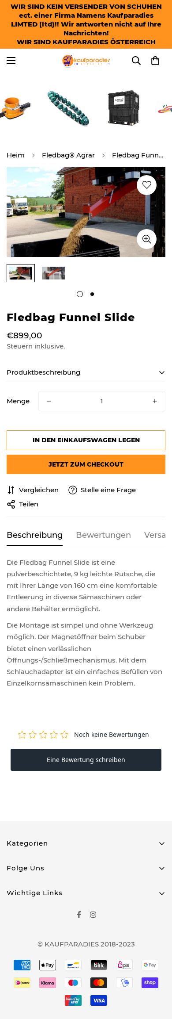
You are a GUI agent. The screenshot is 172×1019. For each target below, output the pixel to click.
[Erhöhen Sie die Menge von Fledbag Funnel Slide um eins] (155, 401)
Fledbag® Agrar (68, 155)
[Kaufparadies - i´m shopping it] (86, 60)
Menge (18, 401)
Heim (16, 155)
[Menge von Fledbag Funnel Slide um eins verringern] (49, 401)
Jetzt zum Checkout (86, 464)
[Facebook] (78, 914)
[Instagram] (93, 914)
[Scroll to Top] (156, 972)
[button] (155, 60)
